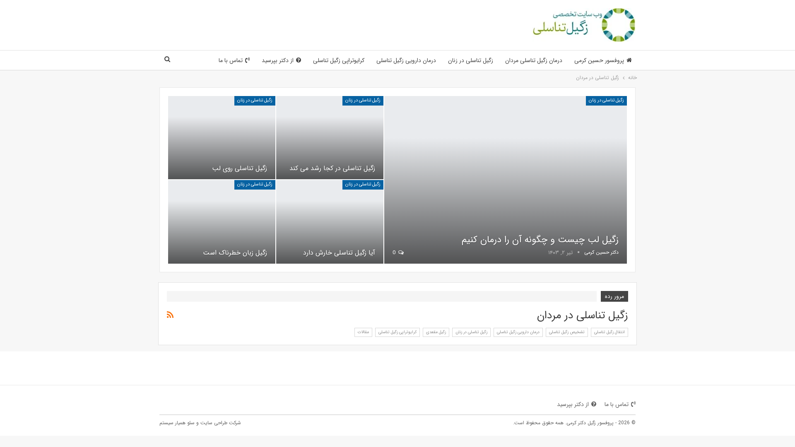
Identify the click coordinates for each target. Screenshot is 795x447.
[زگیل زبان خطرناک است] (221, 222)
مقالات (363, 332)
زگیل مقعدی (436, 332)
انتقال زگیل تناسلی (609, 332)
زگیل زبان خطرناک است (235, 253)
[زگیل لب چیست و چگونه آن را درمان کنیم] (505, 180)
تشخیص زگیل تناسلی (567, 332)
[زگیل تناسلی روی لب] (221, 138)
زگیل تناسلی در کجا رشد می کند (332, 168)
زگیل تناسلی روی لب (239, 168)
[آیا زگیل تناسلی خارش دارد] (329, 222)
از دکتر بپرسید (278, 60)
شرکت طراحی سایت (220, 423)
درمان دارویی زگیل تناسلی (406, 60)
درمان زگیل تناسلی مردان (533, 60)
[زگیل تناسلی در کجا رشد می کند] (329, 138)
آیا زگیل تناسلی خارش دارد (339, 253)
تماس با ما (231, 60)
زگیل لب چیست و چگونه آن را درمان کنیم (540, 240)
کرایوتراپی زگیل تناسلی (338, 60)
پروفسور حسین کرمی (599, 60)
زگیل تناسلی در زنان (470, 60)
